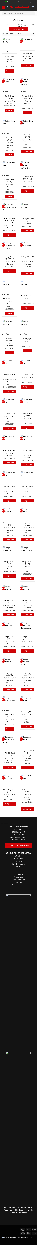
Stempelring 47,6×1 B (27, 752)
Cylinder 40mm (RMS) (9, 139)
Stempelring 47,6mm (27, 712)
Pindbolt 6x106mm (9, 299)
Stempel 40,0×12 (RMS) (27, 563)
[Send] (33, 13)
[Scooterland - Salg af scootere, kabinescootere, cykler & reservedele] (19, 7)
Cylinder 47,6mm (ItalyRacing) (27, 178)
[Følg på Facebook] (2, 1229)
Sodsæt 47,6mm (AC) (27, 451)
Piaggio (24, 25)
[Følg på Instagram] (5, 1229)
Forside (4, 25)
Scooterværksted (18, 880)
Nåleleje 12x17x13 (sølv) (27, 258)
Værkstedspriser (18, 882)
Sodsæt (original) (27, 339)
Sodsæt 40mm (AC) (27, 375)
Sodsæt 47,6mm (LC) (27, 488)
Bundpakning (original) (9, 97)
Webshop (18, 856)
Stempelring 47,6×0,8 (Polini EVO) (9, 753)
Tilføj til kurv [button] (27, 65)
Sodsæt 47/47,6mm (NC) (9, 524)
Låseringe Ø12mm (27, 219)
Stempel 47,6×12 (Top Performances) (27, 638)
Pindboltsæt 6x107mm (9, 340)
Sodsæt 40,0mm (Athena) (9, 376)
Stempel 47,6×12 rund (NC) (27, 674)
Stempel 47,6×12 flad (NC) (9, 674)
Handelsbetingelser (18, 864)
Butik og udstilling (18, 874)
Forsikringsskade (18, 885)
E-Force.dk (18, 861)
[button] (3, 7)
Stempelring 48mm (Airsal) (9, 791)
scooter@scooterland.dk (18, 837)
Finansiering (18, 877)
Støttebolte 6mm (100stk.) (27, 791)
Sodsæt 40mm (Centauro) (27, 415)
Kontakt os (18, 866)
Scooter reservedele (14, 25)
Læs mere (9, 71)
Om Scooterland (18, 859)
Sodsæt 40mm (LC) (9, 450)
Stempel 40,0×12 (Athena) (27, 524)
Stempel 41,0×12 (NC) (9, 601)
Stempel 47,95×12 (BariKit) (10, 716)
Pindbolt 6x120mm (27, 296)
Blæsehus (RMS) (9, 56)
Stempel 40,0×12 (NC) (9, 563)
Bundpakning (27, 53)
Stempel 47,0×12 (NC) (27, 601)
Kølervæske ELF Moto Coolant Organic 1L (9, 221)
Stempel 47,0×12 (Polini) (9, 638)
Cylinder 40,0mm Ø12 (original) (27, 97)
